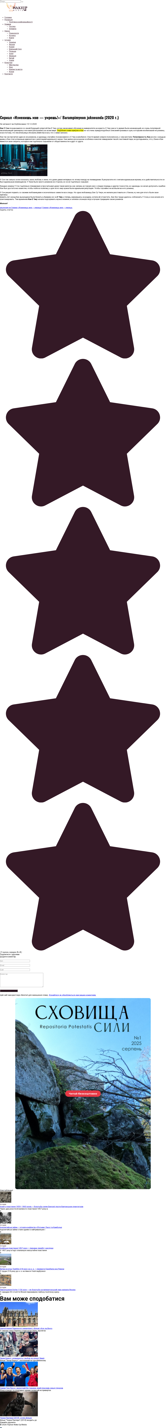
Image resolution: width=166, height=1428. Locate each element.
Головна (8, 17)
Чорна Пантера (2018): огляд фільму (16, 1418)
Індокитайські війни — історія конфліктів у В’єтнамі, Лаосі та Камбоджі (31, 1227)
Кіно (11, 67)
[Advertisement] (83, 93)
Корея (11, 47)
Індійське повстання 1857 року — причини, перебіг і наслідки (26, 1248)
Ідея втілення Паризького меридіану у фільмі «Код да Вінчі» (26, 1328)
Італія (11, 60)
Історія (8, 40)
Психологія (14, 33)
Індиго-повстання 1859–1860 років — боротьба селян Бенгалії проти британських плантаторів (41, 1206)
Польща (12, 51)
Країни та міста (15, 69)
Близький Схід (15, 49)
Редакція (9, 20)
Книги (11, 38)
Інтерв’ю (12, 29)
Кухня (11, 71)
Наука (7, 31)
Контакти (9, 74)
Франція (12, 56)
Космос (12, 35)
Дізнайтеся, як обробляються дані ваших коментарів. (72, 995)
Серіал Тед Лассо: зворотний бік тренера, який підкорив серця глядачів (31, 1388)
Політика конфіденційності (21, 22)
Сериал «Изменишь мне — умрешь (57, 207)
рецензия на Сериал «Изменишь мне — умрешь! (21, 207)
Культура (8, 62)
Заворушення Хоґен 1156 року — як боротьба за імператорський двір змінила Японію (38, 1290)
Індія (11, 53)
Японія (12, 44)
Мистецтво (14, 65)
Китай (11, 58)
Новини (8, 24)
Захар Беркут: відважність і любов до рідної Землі (22, 1358)
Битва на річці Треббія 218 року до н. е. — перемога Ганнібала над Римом (32, 1269)
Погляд (12, 26)
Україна (12, 42)
